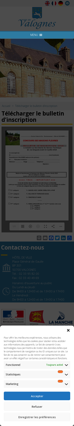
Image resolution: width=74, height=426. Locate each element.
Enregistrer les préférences (37, 417)
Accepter (37, 396)
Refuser (37, 406)
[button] (68, 330)
